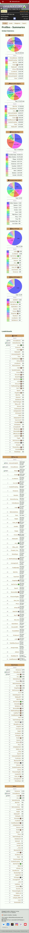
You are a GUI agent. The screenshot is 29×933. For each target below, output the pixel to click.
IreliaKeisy (17, 884)
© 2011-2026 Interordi (7, 931)
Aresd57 (19, 845)
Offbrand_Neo (16, 433)
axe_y (14, 110)
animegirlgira (17, 424)
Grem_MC (14, 267)
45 (10, 440)
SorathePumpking (12, 60)
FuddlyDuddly (15, 567)
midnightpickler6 (17, 410)
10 (6, 78)
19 (10, 381)
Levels (10, 23)
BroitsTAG (17, 376)
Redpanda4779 (17, 417)
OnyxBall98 (17, 422)
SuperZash (16, 576)
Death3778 (18, 875)
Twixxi (15, 78)
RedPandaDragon (15, 386)
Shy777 (18, 388)
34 (10, 415)
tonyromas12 (15, 269)
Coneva (15, 311)
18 (10, 379)
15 (10, 372)
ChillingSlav (18, 735)
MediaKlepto (17, 451)
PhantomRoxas (16, 447)
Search (24, 23)
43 (10, 435)
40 (7, 619)
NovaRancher (16, 870)
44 (10, 438)
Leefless (19, 843)
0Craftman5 (16, 635)
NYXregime (17, 442)
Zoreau (19, 769)
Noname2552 (17, 902)
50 (10, 451)
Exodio (14, 64)
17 (10, 376)
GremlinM (17, 449)
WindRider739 (14, 656)
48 (10, 447)
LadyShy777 (17, 435)
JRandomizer (17, 429)
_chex (19, 881)
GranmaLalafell (17, 859)
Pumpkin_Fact (14, 550)
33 (10, 413)
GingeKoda (14, 313)
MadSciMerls (14, 306)
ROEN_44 (18, 749)
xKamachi (18, 397)
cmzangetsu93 (16, 426)
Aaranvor (16, 260)
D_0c (19, 692)
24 (7, 554)
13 (10, 367)
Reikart (16, 470)
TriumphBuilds (15, 630)
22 (10, 388)
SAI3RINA (15, 299)
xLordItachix (14, 71)
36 (10, 420)
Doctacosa (15, 271)
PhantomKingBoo (14, 596)
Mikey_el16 (17, 404)
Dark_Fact (16, 600)
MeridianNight (17, 872)
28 (7, 572)
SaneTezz (18, 888)
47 (10, 445)
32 (10, 410)
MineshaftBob (16, 431)
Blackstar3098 (17, 760)
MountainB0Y (14, 627)
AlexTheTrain (13, 256)
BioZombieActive (16, 365)
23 (10, 390)
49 (10, 449)
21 (10, 386)
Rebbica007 (14, 67)
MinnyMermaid (14, 304)
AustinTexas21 (17, 408)
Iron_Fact (15, 483)
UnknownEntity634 (12, 76)
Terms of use (24, 931)
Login (26, 11)
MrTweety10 (18, 413)
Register (22, 11)
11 (10, 363)
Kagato (18, 438)
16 (10, 374)
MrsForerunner (16, 440)
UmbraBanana (15, 503)
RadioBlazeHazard (14, 643)
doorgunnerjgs (14, 647)
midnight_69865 (17, 897)
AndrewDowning (13, 73)
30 (10, 406)
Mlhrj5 (19, 415)
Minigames (17, 23)
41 (10, 431)
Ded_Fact (16, 619)
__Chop (19, 751)
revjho (18, 367)
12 (10, 365)
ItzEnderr (18, 868)
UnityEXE (18, 726)
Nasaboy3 (15, 315)
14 (10, 370)
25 (10, 395)
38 (10, 424)
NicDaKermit (15, 258)
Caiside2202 (18, 774)
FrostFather (18, 758)
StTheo (14, 69)
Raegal (16, 531)
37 (10, 422)
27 (10, 399)
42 (10, 433)
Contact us (5, 927)
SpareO (18, 390)
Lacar (19, 900)
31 (10, 408)
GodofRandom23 (11, 120)
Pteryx (17, 603)
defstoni (17, 652)
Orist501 (16, 526)
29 (7, 576)
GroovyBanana (13, 58)
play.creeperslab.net (14, 9)
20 (10, 383)
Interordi (9, 912)
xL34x (15, 251)
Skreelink (18, 445)
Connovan (18, 728)
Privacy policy (16, 931)
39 (10, 426)
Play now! (4, 11)
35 (10, 417)
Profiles (5, 23)
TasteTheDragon (17, 401)
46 (10, 442)
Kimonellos (17, 374)
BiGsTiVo (15, 62)
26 (10, 397)
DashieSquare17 (17, 694)
